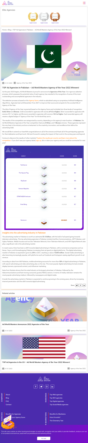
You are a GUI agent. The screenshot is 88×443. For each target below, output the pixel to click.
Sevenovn (24, 220)
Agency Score (33, 100)
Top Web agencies (56, 395)
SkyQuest (23, 181)
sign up (38, 140)
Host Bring (23, 204)
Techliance (23, 165)
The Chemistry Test (56, 421)
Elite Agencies (8, 10)
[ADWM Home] (44, 377)
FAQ (7, 401)
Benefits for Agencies (13, 414)
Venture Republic (23, 188)
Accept (43, 438)
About (8, 395)
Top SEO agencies (56, 398)
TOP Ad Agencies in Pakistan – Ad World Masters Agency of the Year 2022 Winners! (40, 87)
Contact (8, 404)
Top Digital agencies (57, 401)
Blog (9, 30)
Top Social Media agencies (59, 404)
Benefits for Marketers (58, 414)
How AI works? (55, 417)
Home (4, 30)
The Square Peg (24, 173)
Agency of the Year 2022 (24, 83)
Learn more (33, 23)
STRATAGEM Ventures (23, 196)
